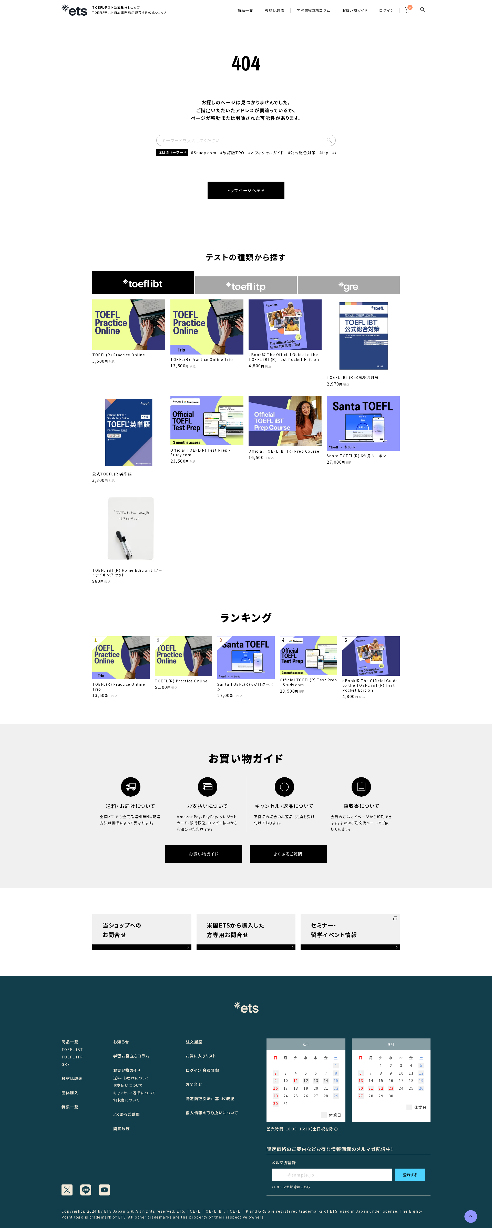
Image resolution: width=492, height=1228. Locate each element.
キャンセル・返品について (134, 1092)
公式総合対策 (303, 152)
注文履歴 (194, 1041)
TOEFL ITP (72, 1056)
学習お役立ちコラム (131, 1055)
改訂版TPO (233, 152)
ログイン (386, 10)
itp (325, 152)
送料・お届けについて (131, 1077)
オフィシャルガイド (267, 152)
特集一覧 (69, 1106)
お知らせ (121, 1041)
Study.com (204, 152)
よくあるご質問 (288, 854)
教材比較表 (275, 10)
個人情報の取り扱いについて (212, 1112)
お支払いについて (128, 1085)
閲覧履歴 (121, 1128)
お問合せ (194, 1084)
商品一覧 (245, 10)
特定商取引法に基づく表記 (210, 1098)
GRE (65, 1064)
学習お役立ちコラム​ (313, 10)
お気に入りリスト (201, 1055)
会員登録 (210, 1070)
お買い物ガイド (355, 10)
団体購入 (69, 1092)
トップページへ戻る (246, 190)
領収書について (126, 1099)
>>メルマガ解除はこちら (291, 1186)
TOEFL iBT (72, 1049)
